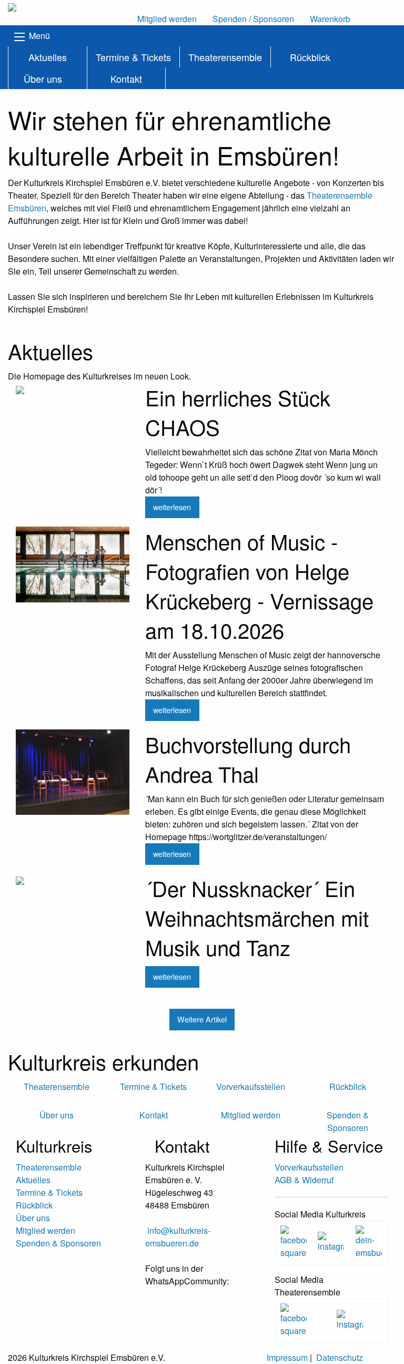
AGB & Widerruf (304, 1180)
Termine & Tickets (133, 57)
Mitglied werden (45, 1230)
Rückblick (310, 57)
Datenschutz (339, 1357)
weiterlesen (172, 506)
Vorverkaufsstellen (309, 1167)
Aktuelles (47, 57)
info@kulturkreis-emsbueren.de (177, 1236)
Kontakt (126, 78)
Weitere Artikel (202, 1019)
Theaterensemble (225, 57)
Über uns (43, 78)
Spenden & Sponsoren (58, 1243)
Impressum (287, 1357)
